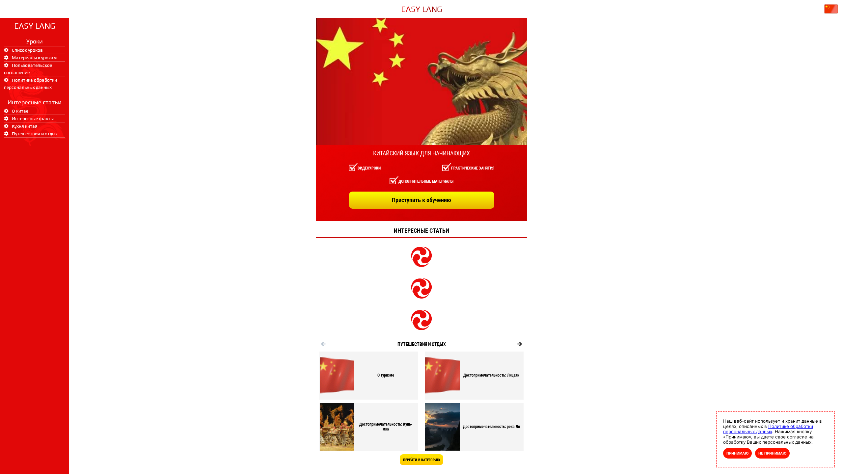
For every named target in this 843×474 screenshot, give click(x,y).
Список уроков (27, 50)
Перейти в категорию (421, 460)
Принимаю (737, 453)
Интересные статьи (35, 102)
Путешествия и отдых (35, 133)
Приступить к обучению (421, 200)
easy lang (34, 25)
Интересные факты (33, 118)
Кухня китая (25, 126)
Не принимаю (772, 453)
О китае (20, 111)
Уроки (34, 41)
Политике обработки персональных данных (768, 429)
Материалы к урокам (34, 57)
